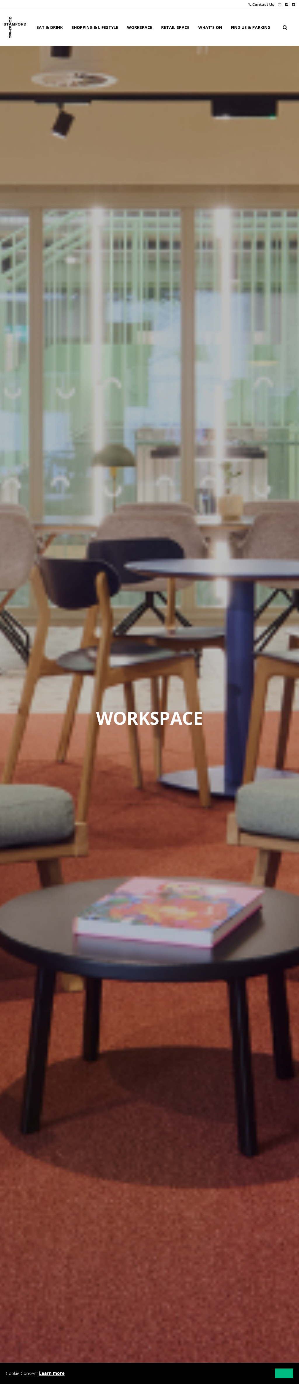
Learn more (52, 1373)
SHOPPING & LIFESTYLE (95, 27)
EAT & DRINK (49, 27)
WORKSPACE (139, 27)
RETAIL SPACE (175, 27)
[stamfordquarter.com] (15, 27)
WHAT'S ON (210, 27)
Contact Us (262, 4)
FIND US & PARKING (250, 27)
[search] (285, 27)
